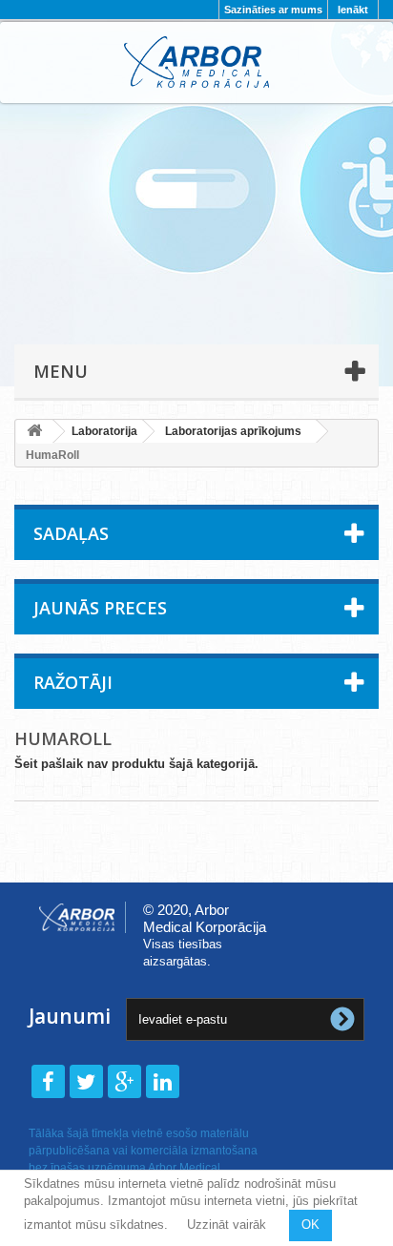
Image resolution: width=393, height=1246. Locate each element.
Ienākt (353, 9)
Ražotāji (73, 682)
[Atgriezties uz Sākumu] (34, 432)
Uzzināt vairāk (226, 1224)
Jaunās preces (100, 607)
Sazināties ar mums (273, 9)
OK (310, 1224)
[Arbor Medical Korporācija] (196, 62)
